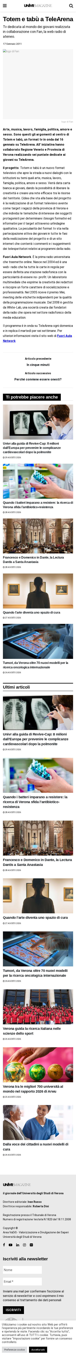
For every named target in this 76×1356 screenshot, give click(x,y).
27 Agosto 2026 (13, 618)
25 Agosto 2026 (13, 1039)
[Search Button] (71, 6)
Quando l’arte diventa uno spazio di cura (31, 612)
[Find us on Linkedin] (17, 1245)
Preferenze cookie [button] (14, 1349)
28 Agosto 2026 (13, 512)
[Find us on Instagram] (24, 1245)
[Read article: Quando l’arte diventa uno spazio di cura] (38, 591)
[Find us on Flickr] (31, 1245)
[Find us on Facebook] (4, 1245)
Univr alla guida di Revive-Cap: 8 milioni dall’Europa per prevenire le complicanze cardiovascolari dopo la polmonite (32, 448)
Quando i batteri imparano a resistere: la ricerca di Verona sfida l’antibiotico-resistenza (35, 802)
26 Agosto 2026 (13, 672)
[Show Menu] (5, 6)
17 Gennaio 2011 (12, 43)
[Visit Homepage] (38, 5)
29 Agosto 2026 (13, 457)
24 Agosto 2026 (13, 1155)
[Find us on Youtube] (10, 1245)
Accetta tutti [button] (38, 1349)
